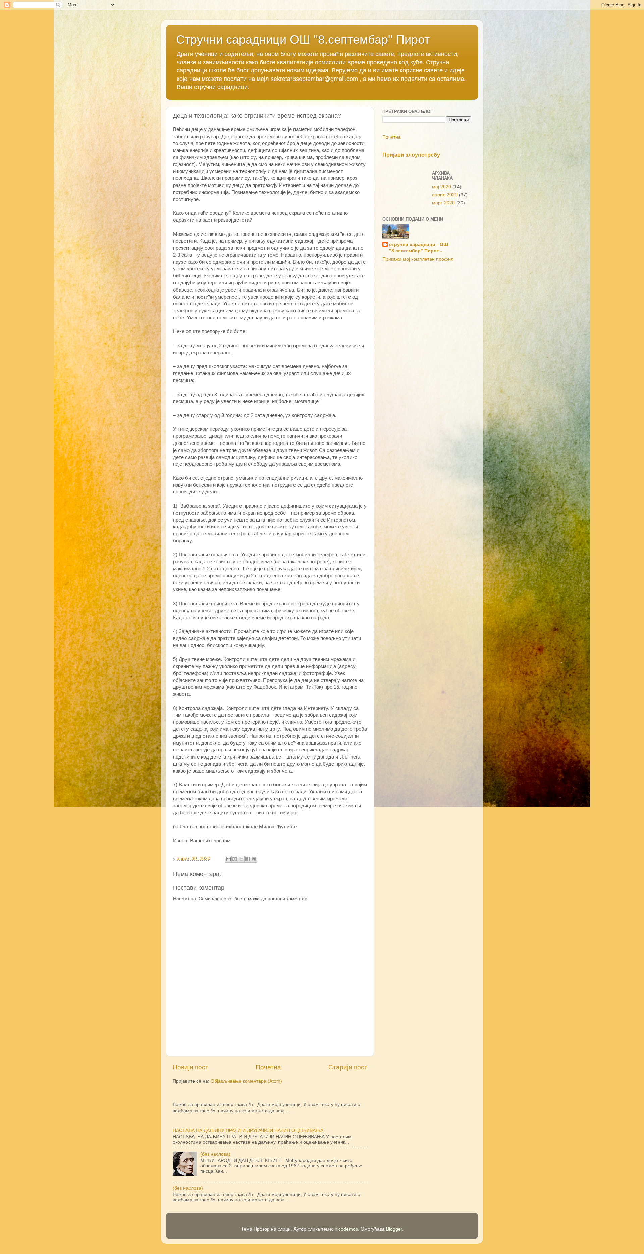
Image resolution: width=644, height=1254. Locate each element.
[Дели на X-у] (241, 859)
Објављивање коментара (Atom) (246, 1081)
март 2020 (443, 202)
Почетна (268, 1067)
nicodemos (346, 1229)
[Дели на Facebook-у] (247, 859)
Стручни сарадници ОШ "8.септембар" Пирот (303, 39)
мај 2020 (441, 186)
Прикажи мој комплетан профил (417, 259)
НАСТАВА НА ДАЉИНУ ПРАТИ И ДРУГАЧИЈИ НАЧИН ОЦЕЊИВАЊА (248, 1130)
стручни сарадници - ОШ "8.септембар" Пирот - (418, 247)
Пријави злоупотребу (411, 155)
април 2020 (445, 194)
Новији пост (190, 1067)
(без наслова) (215, 1154)
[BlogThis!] (234, 859)
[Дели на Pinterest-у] (254, 859)
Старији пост (347, 1067)
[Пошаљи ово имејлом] (228, 859)
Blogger (394, 1229)
